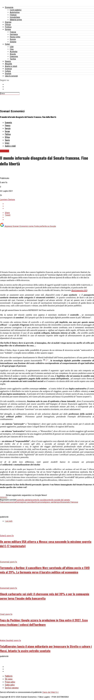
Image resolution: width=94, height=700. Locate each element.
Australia (13, 51)
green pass (26, 502)
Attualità (8, 64)
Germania (14, 34)
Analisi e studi (11, 66)
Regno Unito (15, 37)
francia (19, 502)
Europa (8, 29)
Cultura (8, 71)
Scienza (8, 69)
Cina (11, 49)
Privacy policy (10, 681)
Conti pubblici (15, 10)
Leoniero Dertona (7, 199)
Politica (8, 27)
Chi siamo (8, 678)
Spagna (13, 42)
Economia (9, 7)
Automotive (15, 12)
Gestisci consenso (11, 687)
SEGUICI (3, 497)
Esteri (7, 44)
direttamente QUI (79, 290)
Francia (13, 32)
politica (61, 502)
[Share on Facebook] (49, 204)
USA (11, 47)
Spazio (8, 61)
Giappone (14, 56)
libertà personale (38, 502)
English (8, 73)
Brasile (13, 54)
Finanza (13, 15)
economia (12, 502)
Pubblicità (8, 676)
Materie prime (16, 20)
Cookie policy (10, 684)
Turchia (13, 59)
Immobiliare (15, 17)
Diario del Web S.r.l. (50, 692)
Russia (13, 39)
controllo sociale (39, 500)
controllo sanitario (24, 500)
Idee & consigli (11, 76)
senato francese (71, 502)
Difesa (8, 24)
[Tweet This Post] (49, 206)
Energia (8, 22)
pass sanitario (52, 502)
